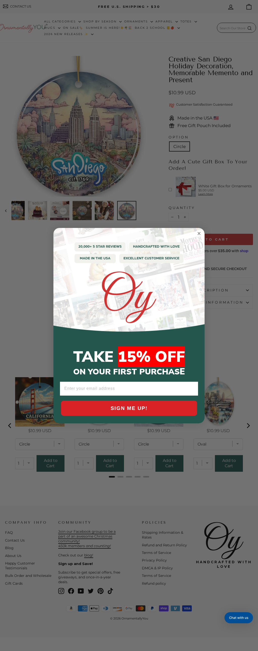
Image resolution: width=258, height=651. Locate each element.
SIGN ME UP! (129, 408)
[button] (238, 617)
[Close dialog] (199, 233)
